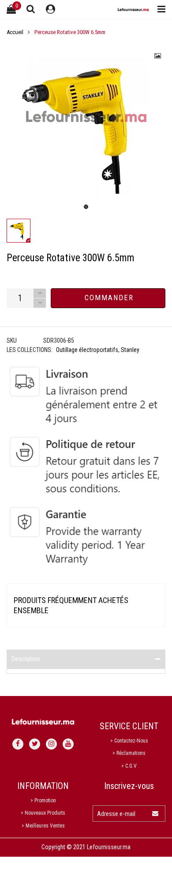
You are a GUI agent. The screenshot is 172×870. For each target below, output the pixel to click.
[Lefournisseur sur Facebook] (17, 744)
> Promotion (43, 800)
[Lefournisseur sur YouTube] (68, 744)
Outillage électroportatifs (87, 349)
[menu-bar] (159, 9)
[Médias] (157, 55)
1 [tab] (86, 207)
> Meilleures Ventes (43, 826)
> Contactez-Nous (129, 741)
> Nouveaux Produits (43, 813)
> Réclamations (129, 753)
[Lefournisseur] (133, 9)
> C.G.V (129, 766)
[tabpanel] (86, 128)
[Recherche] (31, 9)
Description (25, 658)
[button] (39, 303)
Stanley (130, 349)
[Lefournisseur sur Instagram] (51, 744)
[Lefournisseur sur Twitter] (34, 744)
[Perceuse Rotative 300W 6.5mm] (86, 128)
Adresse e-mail (116, 814)
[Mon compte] (50, 9)
